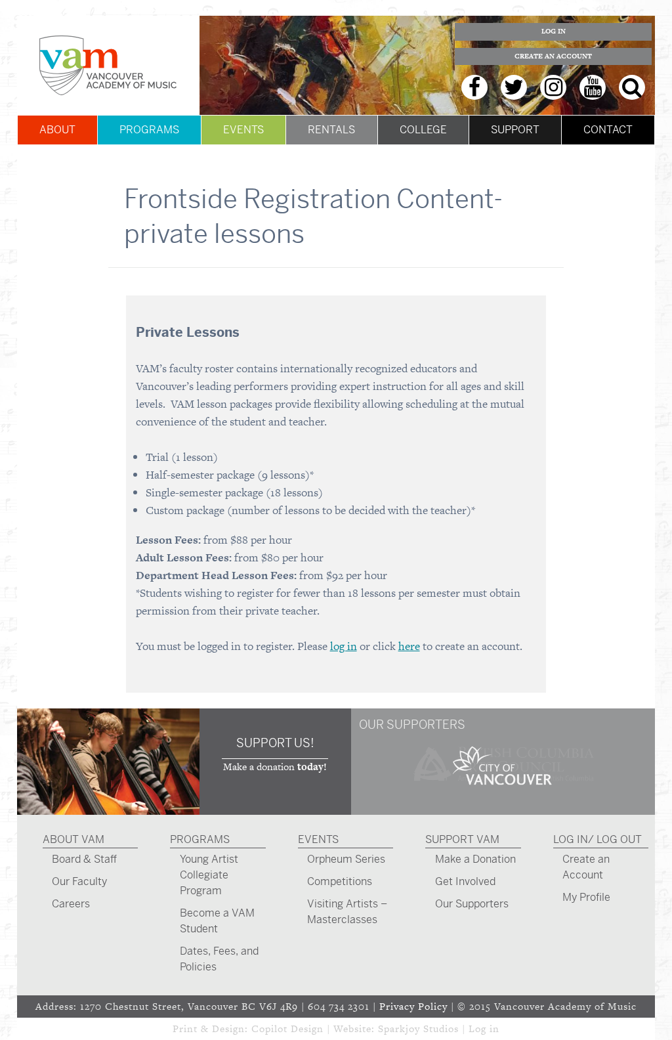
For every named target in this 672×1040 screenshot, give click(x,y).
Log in (484, 1028)
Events (243, 130)
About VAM (73, 839)
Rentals (331, 130)
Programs (149, 130)
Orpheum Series (346, 859)
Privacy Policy (413, 1006)
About (57, 130)
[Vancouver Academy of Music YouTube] (592, 87)
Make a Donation (475, 859)
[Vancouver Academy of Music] (108, 65)
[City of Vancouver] (503, 787)
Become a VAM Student (217, 921)
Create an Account (553, 56)
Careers (71, 904)
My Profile (586, 897)
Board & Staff (84, 859)
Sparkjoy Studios (418, 1028)
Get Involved (465, 881)
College (423, 130)
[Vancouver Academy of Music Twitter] (514, 87)
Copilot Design (287, 1028)
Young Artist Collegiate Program (209, 875)
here (409, 646)
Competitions (339, 881)
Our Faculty (79, 881)
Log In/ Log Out (597, 839)
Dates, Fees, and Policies (219, 959)
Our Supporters (472, 904)
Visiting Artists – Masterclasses (347, 911)
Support (515, 130)
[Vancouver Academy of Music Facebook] (474, 87)
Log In (553, 31)
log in (343, 646)
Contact (608, 130)
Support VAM (462, 839)
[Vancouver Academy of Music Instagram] (553, 87)
